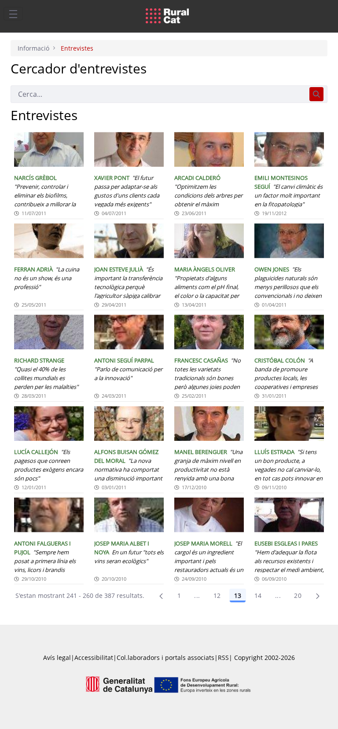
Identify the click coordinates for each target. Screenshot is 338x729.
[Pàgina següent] (318, 596)
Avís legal (57, 657)
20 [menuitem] (297, 595)
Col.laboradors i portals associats (165, 657)
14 (258, 595)
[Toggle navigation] (13, 13)
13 (237, 595)
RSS (223, 657)
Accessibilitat (93, 657)
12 (217, 595)
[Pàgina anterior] (161, 596)
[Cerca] (316, 94)
